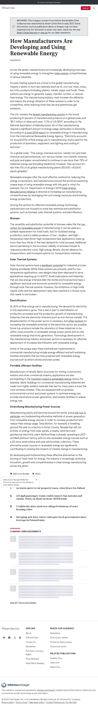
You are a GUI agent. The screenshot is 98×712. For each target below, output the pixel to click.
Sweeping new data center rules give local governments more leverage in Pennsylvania (51, 519)
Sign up (86, 8)
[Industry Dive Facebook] (9, 637)
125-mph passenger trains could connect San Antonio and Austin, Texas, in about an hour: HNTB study (49, 497)
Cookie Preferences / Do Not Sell (61, 702)
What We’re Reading (35, 663)
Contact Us (31, 642)
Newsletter (30, 646)
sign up (44, 32)
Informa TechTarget (45, 690)
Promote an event (58, 646)
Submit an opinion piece (61, 642)
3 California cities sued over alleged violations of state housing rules (47, 508)
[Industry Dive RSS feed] (20, 637)
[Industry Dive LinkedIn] (4, 637)
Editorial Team (32, 637)
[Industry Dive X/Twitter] (14, 637)
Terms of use (21, 702)
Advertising (55, 633)
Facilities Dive (56, 658)
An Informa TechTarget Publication (49, 2)
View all (13, 602)
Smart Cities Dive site (27, 32)
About (28, 633)
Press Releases (32, 658)
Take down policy (37, 702)
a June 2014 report (35, 132)
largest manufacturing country (49, 114)
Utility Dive (54, 662)
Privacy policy (8, 702)
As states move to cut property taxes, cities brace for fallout (50, 488)
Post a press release (27, 602)
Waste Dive (55, 667)
